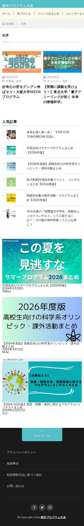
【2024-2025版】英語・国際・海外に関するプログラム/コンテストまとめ (41, 405)
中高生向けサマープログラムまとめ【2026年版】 (35, 285)
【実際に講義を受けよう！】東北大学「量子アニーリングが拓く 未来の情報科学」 (62, 94)
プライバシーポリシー (21, 452)
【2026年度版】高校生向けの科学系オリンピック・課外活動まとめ (40, 345)
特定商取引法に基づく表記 (24, 474)
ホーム (6, 13)
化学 (19, 81)
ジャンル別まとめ (48, 13)
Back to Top (42, 435)
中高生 (10, 81)
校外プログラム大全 (53, 517)
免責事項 (12, 463)
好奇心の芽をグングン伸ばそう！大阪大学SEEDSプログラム (21, 92)
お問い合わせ (15, 486)
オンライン (53, 81)
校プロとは (24, 13)
